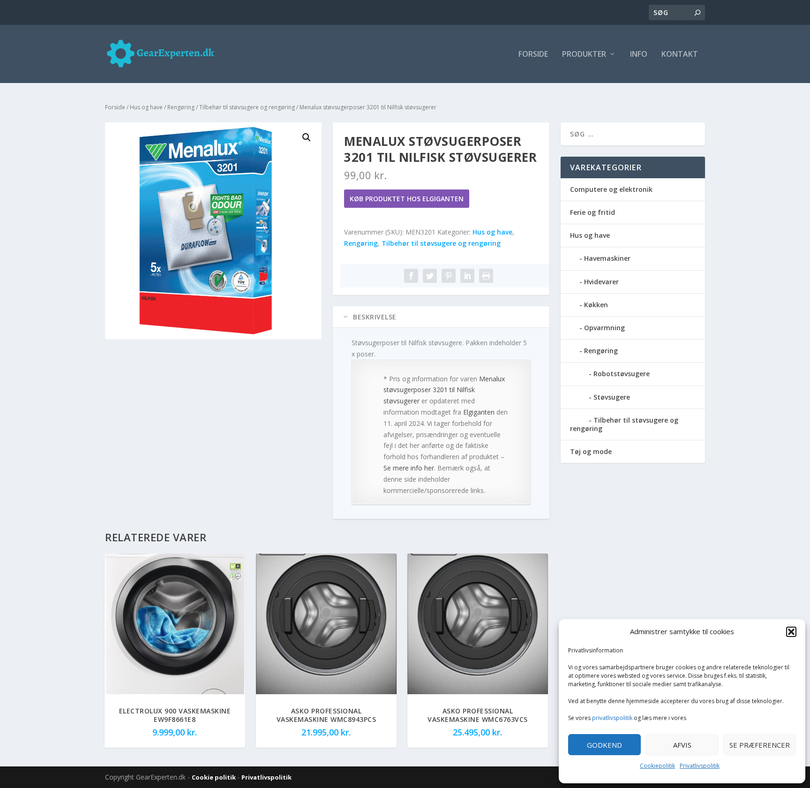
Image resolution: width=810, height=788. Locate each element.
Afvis (682, 745)
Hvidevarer (601, 281)
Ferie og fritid (592, 212)
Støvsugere (611, 397)
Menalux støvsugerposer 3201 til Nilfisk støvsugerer (444, 390)
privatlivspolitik (612, 718)
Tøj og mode (591, 451)
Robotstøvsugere (621, 373)
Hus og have (146, 107)
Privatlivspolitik (700, 766)
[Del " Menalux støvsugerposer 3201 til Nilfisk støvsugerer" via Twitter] (430, 276)
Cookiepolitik (657, 766)
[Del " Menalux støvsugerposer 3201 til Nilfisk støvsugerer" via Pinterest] (449, 276)
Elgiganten (479, 412)
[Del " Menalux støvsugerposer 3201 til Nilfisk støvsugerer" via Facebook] (411, 276)
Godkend (604, 745)
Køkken (596, 304)
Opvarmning (604, 327)
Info (638, 54)
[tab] (441, 317)
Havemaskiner (607, 258)
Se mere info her (408, 467)
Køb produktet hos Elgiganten (407, 198)
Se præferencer (759, 745)
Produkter (584, 54)
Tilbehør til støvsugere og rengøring (247, 107)
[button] (791, 631)
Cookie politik (214, 777)
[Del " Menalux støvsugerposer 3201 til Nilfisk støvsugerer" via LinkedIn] (467, 276)
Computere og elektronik (611, 189)
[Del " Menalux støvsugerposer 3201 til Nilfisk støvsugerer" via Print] (486, 276)
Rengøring (181, 107)
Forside (533, 54)
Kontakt (679, 54)
